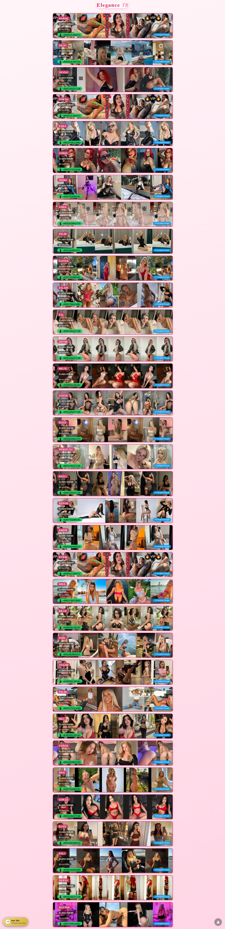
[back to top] (218, 922)
